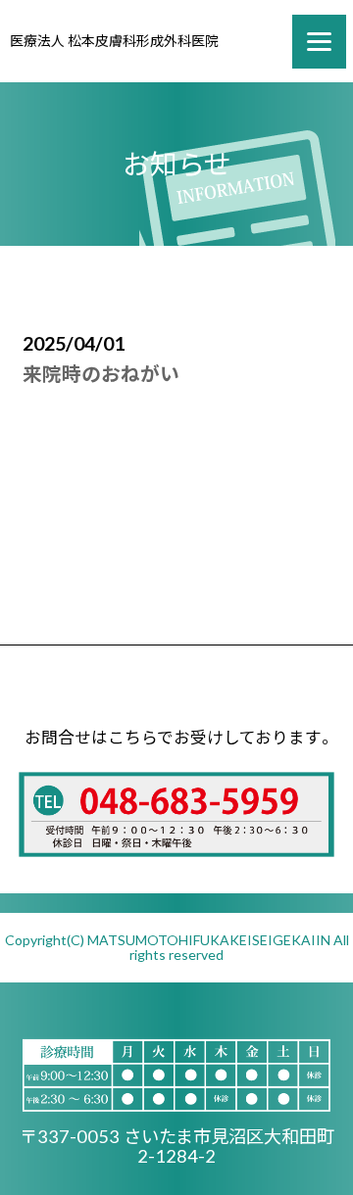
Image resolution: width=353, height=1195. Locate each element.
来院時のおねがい (101, 373)
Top (326, 1168)
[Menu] (319, 42)
